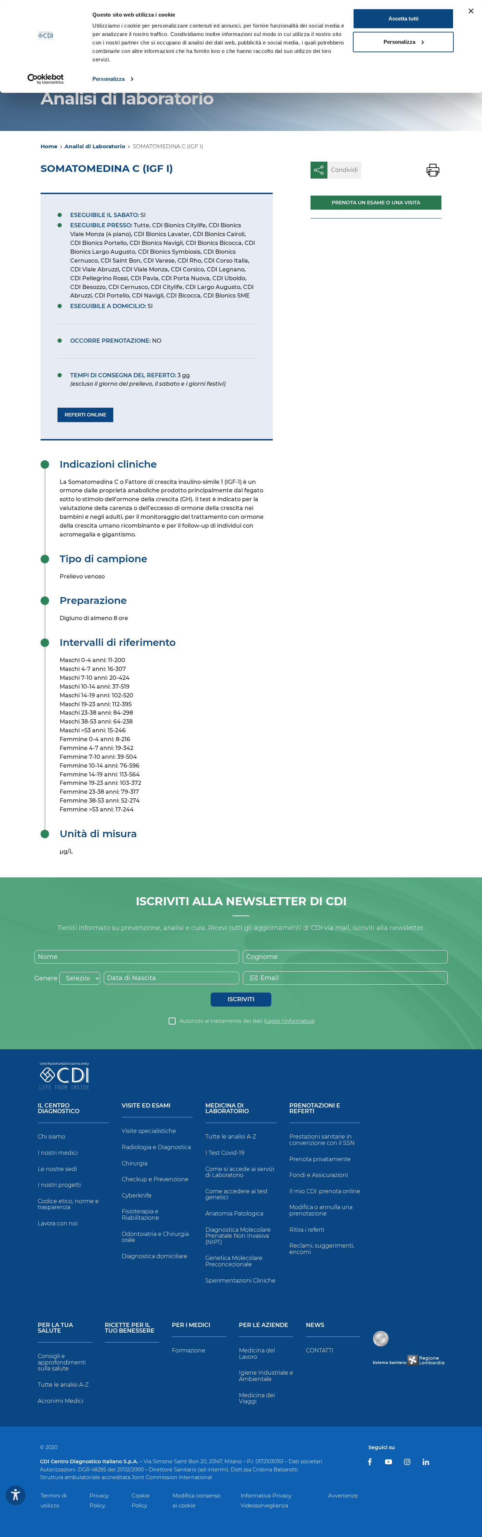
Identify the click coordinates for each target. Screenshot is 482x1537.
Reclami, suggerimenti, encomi (321, 1248)
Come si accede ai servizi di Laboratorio (239, 1172)
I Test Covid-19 (225, 1152)
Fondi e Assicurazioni (318, 1175)
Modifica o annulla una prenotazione (321, 1210)
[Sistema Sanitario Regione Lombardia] (408, 1360)
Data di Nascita (131, 978)
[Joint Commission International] (380, 1338)
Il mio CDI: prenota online (324, 1191)
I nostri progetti (59, 1185)
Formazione (188, 1350)
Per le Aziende (263, 1325)
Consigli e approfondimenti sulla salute (62, 1362)
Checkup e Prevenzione (155, 1179)
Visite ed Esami (146, 1106)
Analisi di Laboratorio (95, 146)
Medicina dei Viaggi (257, 1398)
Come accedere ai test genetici (236, 1194)
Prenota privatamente (320, 1159)
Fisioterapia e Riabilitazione (140, 1214)
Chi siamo (51, 1136)
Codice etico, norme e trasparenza (68, 1204)
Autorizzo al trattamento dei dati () (247, 1021)
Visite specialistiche (149, 1131)
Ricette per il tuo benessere (130, 1328)
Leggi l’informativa (289, 1021)
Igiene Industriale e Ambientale (266, 1375)
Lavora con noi (58, 1223)
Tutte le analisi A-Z (230, 1136)
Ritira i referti (306, 1229)
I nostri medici (58, 1152)
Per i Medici (191, 1325)
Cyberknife (137, 1195)
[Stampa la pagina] (432, 170)
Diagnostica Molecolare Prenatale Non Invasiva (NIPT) (238, 1235)
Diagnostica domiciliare (154, 1256)
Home (49, 146)
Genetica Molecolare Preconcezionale (234, 1261)
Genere (46, 978)
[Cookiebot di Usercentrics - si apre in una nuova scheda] (46, 79)
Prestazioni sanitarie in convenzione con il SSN (322, 1139)
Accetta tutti (403, 19)
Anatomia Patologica (234, 1213)
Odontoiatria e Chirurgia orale (155, 1237)
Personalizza (108, 79)
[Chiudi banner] (471, 10)
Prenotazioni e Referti (314, 1109)
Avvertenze (343, 1495)
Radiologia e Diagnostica (156, 1147)
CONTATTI (319, 1350)
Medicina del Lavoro (257, 1353)
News (315, 1325)
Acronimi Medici (60, 1401)
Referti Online (85, 415)
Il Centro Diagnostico (58, 1109)
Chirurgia (134, 1163)
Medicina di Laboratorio (227, 1109)
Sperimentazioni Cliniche (240, 1280)
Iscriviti (241, 999)
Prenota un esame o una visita (376, 202)
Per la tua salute (55, 1328)
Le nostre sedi (57, 1169)
